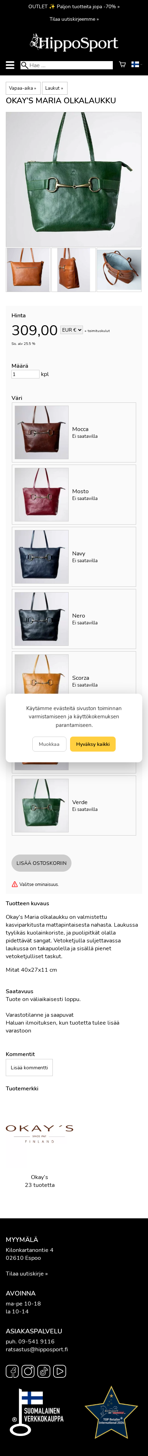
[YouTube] (59, 1372)
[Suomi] (136, 65)
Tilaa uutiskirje (25, 1274)
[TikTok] (43, 1372)
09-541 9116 (36, 1342)
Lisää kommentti (29, 1067)
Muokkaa (49, 744)
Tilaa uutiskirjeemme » (74, 19)
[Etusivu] (74, 51)
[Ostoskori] (122, 65)
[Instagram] (28, 1372)
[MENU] (10, 65)
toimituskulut (99, 330)
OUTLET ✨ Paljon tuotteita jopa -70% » (74, 6)
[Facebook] (12, 1372)
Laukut (54, 88)
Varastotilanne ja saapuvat (40, 1015)
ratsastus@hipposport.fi (37, 1349)
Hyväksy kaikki (93, 744)
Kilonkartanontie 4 (30, 1250)
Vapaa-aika (22, 88)
